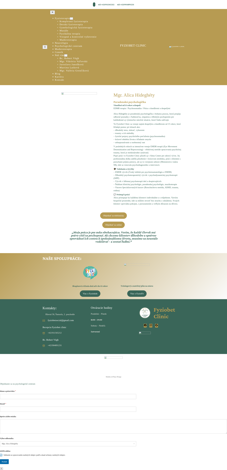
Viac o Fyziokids (90, 293)
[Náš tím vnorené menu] (65, 55)
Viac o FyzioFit (137, 293)
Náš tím (59, 55)
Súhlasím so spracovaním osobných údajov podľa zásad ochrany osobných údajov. (34, 455)
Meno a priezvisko (8, 391)
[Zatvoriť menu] (52, 12)
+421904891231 (55, 345)
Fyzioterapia (62, 18)
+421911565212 (55, 333)
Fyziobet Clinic (164, 313)
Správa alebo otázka (8, 416)
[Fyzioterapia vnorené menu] (71, 18)
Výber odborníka (6, 438)
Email (3, 404)
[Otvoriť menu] (45, 47)
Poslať (4, 462)
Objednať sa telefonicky (113, 215)
